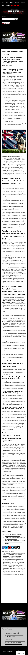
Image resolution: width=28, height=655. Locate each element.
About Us (8, 5)
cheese (23, 553)
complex (10, 556)
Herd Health (11, 562)
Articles (11, 2)
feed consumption (10, 560)
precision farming (6, 571)
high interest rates (18, 562)
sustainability (11, 574)
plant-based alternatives (19, 569)
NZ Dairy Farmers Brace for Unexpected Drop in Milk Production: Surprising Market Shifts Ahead (13, 60)
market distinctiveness (12, 566)
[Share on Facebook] (3, 547)
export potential (17, 559)
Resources (23, 2)
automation (16, 553)
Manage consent (20, 653)
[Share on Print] (15, 547)
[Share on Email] (18, 547)
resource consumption (11, 572)
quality (22, 571)
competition (14, 554)
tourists (16, 574)
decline (18, 557)
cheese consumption (7, 554)
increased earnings (11, 565)
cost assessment (15, 556)
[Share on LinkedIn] (12, 547)
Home (3, 2)
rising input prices (20, 572)
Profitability (18, 571)
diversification (6, 559)
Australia (12, 553)
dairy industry (16, 76)
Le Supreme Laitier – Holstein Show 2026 (13, 644)
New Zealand (9, 568)
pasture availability (10, 569)
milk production (16, 77)
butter (20, 553)
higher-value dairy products (14, 563)
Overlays (24, 583)
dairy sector (14, 557)
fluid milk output (18, 560)
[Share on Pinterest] (9, 547)
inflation (17, 565)
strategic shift (6, 574)
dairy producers (20, 92)
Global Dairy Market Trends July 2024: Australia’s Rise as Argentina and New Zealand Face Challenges (15, 542)
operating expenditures (17, 568)
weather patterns (19, 575)
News (7, 2)
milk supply (19, 566)
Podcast (17, 2)
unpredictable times (11, 575)
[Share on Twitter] (6, 547)
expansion (11, 559)
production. (13, 571)
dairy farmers (12, 69)
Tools (3, 5)
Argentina (8, 553)
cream (10, 557)
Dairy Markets (11, 551)
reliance (5, 572)
